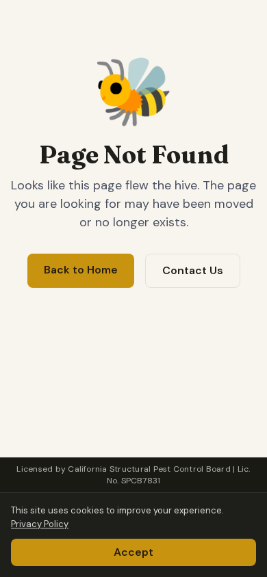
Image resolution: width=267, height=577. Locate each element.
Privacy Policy (39, 524)
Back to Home (81, 270)
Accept (133, 552)
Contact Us (192, 270)
